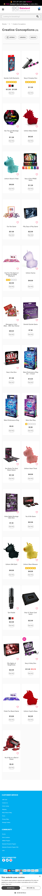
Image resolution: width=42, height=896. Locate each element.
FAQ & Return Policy (7, 812)
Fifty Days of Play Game (30, 226)
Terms (3, 816)
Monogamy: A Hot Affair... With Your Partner (11, 325)
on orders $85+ (21, 4)
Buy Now (11, 93)
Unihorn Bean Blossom (30, 564)
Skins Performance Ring (11, 420)
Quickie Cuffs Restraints (11, 78)
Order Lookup (5, 806)
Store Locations (6, 837)
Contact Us (5, 803)
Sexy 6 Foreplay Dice (30, 78)
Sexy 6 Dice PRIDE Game (31, 179)
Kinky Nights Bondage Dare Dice (11, 517)
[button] (3, 9)
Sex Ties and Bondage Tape (11, 131)
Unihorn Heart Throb (30, 468)
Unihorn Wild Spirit (11, 564)
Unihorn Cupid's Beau (31, 711)
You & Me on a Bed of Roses (11, 758)
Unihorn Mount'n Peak (11, 179)
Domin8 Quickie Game (31, 324)
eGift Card (4, 799)
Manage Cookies (6, 822)
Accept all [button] (11, 888)
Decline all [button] (31, 888)
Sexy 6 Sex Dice (11, 372)
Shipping (4, 809)
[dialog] (21, 885)
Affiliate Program (6, 840)
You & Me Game (30, 516)
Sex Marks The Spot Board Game (11, 469)
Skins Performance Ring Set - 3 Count (30, 373)
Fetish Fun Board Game (11, 711)
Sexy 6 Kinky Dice (30, 663)
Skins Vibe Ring (30, 420)
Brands (4, 24)
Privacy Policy (5, 819)
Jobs (3, 850)
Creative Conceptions (19, 24)
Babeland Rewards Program (9, 844)
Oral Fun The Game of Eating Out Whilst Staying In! (11, 274)
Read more (8, 884)
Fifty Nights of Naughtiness (11, 664)
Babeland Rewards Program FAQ (10, 847)
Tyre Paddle (11, 612)
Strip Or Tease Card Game (30, 613)
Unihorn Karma (30, 273)
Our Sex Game (11, 226)
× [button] (40, 876)
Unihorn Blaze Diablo (30, 131)
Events (4, 834)
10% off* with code (21, 2)
